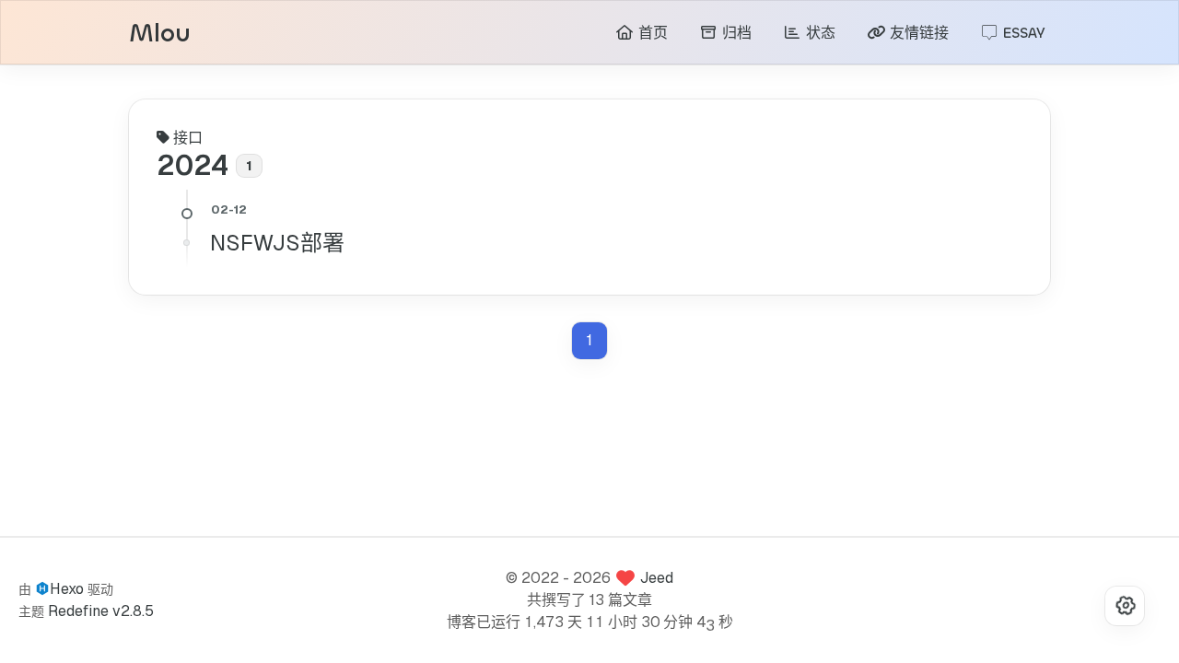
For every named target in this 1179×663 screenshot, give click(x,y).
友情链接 (917, 32)
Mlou (160, 33)
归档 (735, 32)
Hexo (67, 589)
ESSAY (1021, 32)
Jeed (656, 578)
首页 (651, 32)
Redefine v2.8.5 (101, 611)
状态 (818, 32)
